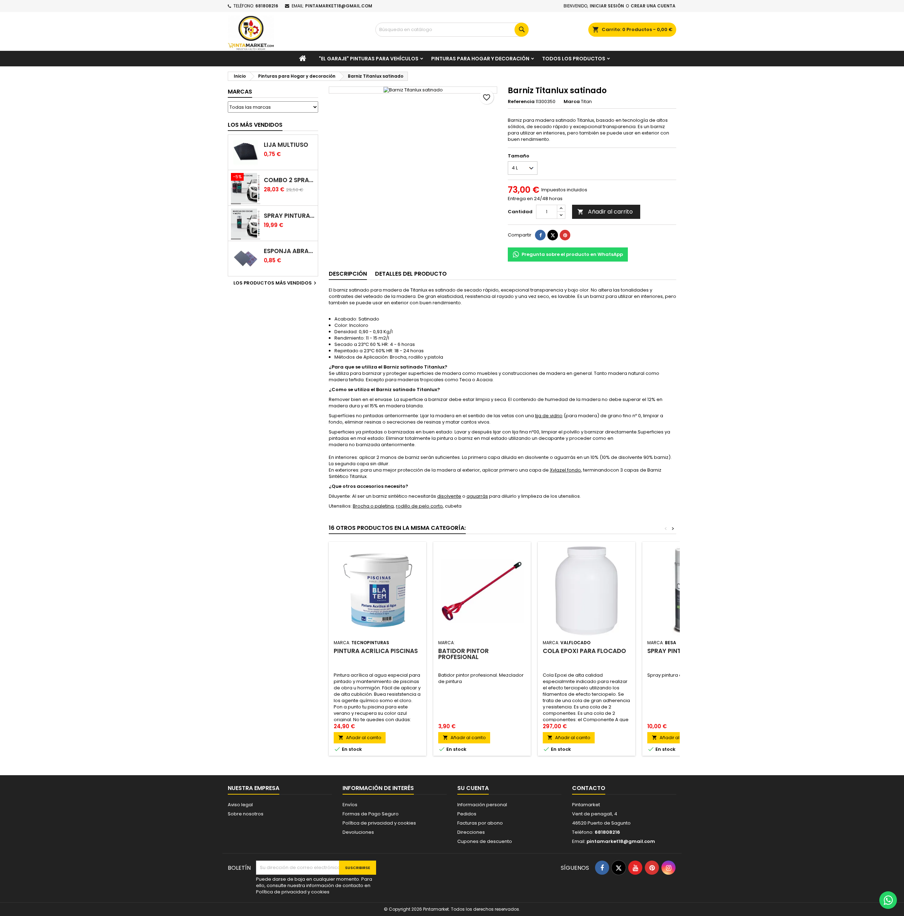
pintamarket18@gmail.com (338, 6)
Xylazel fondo (565, 470)
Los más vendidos (255, 125)
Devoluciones (358, 832)
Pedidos (466, 813)
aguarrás (477, 496)
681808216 (266, 6)
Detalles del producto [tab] (411, 274)
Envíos (350, 804)
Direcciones (471, 832)
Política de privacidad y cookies (379, 823)
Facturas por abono (480, 823)
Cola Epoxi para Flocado (584, 651)
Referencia (521, 101)
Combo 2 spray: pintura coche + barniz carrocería (289, 180)
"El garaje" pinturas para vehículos (368, 58)
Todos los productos (573, 58)
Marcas (240, 92)
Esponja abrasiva (289, 251)
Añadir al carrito (605, 212)
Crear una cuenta (653, 6)
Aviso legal (240, 804)
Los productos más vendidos (275, 283)
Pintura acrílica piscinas (376, 651)
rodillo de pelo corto (419, 506)
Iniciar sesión (607, 6)
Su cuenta (473, 788)
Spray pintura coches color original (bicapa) (289, 216)
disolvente (449, 496)
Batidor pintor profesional (463, 654)
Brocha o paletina (373, 506)
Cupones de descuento (484, 841)
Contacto (588, 788)
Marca (572, 101)
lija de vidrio (549, 415)
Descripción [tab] (348, 274)
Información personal (482, 804)
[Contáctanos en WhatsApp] (888, 900)
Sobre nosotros (245, 813)
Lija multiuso (286, 145)
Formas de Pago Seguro (371, 813)
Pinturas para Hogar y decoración (480, 58)
